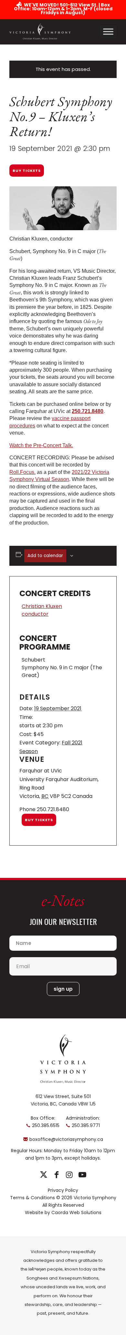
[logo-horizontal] (40, 31)
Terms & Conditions (32, 1197)
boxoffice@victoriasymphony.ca (66, 1139)
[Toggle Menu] (108, 31)
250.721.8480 (87, 411)
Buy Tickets (27, 170)
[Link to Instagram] (69, 1175)
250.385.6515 (45, 1125)
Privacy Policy (63, 1190)
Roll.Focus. (22, 472)
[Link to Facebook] (56, 1175)
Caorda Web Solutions (76, 1212)
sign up (63, 989)
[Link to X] (43, 1175)
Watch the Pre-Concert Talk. (41, 445)
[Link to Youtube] (82, 1175)
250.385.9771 (86, 1125)
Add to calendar (45, 556)
